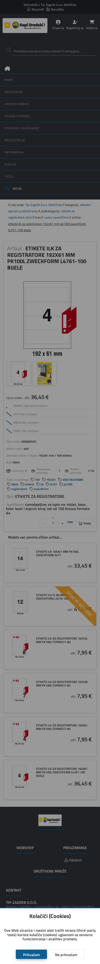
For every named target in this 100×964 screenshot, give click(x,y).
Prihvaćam (31, 954)
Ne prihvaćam (66, 954)
